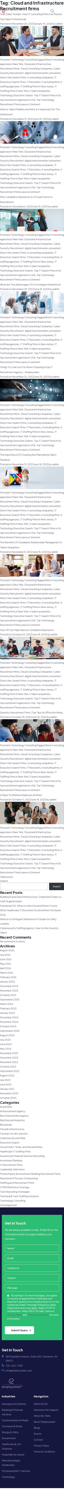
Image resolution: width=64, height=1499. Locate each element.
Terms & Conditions (44, 1451)
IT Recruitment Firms (11, 1164)
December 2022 (9, 1057)
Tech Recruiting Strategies (15, 1191)
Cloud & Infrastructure (12, 1129)
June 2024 (6, 1044)
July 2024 (5, 1039)
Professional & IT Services (16, 1470)
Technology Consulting (23, 59)
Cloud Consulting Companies (36, 68)
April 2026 (5, 968)
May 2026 (5, 963)
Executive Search (9, 1142)
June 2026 (5, 959)
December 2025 (9, 986)
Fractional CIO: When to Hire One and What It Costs (28, 905)
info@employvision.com (19, 1370)
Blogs (37, 1427)
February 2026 (8, 977)
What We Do (41, 1403)
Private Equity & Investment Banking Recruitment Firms (30, 1173)
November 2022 (9, 1062)
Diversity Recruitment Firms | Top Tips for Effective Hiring (31, 712)
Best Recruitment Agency (14, 1115)
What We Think (42, 1415)
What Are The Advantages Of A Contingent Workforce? (30, 284)
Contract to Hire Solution (14, 1133)
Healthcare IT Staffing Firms (15, 1151)
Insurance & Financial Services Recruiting (22, 1155)
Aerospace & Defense (14, 1403)
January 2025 (7, 1012)
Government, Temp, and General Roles (21, 1147)
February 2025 (8, 1008)
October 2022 (8, 1066)
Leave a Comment (30, 104)
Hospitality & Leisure (13, 1454)
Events (38, 1433)
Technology (8, 1476)
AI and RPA (6, 1106)
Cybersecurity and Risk (12, 1138)
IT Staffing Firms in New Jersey (37, 86)
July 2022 (5, 1079)
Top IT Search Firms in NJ (47, 95)
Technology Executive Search (16, 95)
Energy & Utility (10, 1432)
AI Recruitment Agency (12, 1111)
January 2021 (7, 1088)
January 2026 (7, 981)
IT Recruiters (34, 81)
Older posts (6, 876)
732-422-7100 (14, 1365)
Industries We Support (46, 1409)
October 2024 (8, 1026)
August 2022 (7, 1075)
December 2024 (9, 1017)
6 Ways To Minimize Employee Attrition (21, 795)
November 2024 (9, 1021)
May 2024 (5, 1048)
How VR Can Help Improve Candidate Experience (27, 629)
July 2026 (5, 954)
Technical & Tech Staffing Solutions (19, 1196)
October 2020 (8, 1097)
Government (9, 1438)
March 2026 (6, 972)
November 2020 (9, 1093)
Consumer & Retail (12, 1426)
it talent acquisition (39, 90)
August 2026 (7, 950)
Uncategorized (8, 1205)
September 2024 (9, 1030)
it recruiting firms (51, 81)
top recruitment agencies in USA (17, 99)
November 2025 (9, 990)
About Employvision (44, 1421)
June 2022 (6, 1084)
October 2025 (8, 995)
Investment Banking (11, 1160)
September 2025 (9, 999)
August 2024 (7, 1035)
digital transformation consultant (43, 73)
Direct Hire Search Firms (13, 77)
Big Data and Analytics (12, 1120)
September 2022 (9, 1071)
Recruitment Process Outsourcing (19, 1178)
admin (59, 23)
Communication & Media (15, 1420)
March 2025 (6, 1003)
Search (4, 880)
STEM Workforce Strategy (14, 1187)
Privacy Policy (41, 1445)
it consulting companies (40, 77)
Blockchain (6, 1124)
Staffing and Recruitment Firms (17, 1182)
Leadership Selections (12, 1169)
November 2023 (9, 1053)
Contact (38, 1439)
